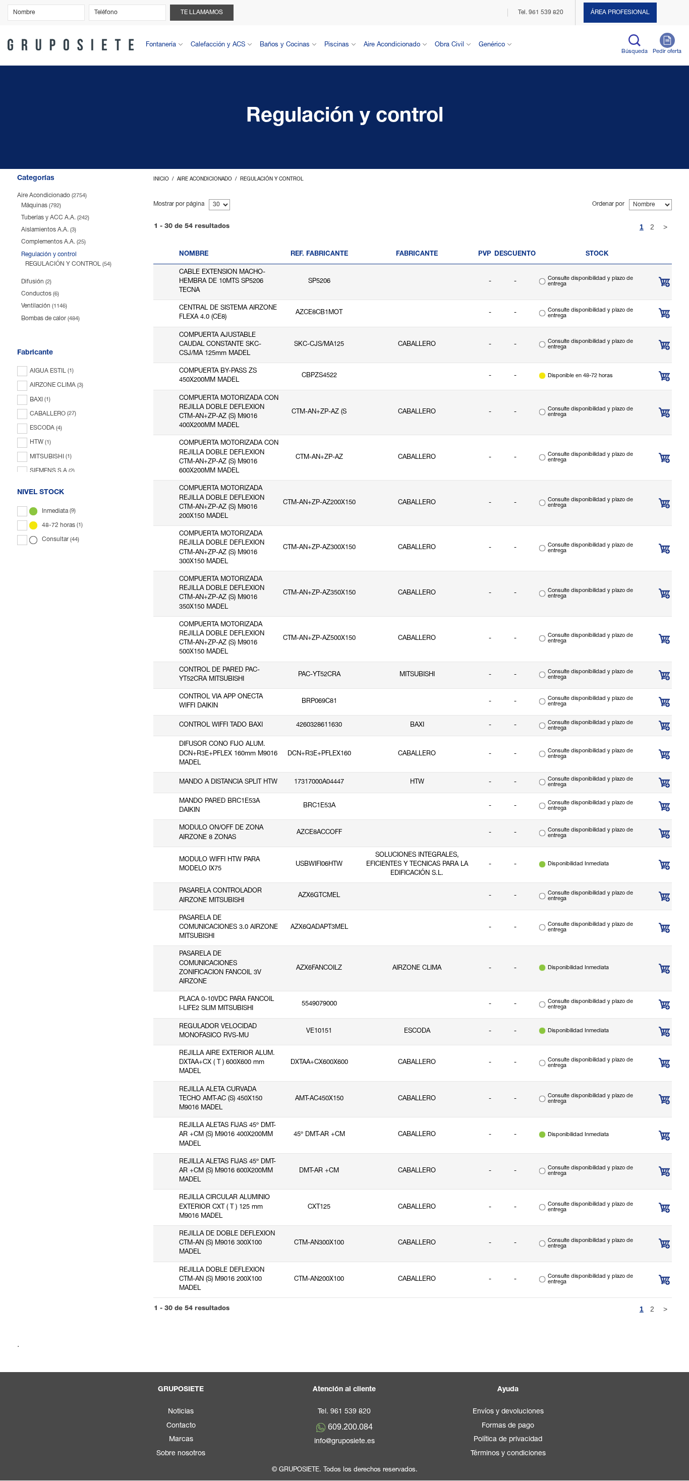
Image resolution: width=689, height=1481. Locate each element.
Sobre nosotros (180, 1453)
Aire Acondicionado (392, 45)
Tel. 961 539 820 (541, 13)
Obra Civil (449, 45)
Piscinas (336, 45)
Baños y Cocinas (285, 45)
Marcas (181, 1439)
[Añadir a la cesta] (664, 282)
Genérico (492, 45)
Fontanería (161, 45)
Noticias (181, 1411)
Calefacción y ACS (218, 45)
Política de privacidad (508, 1439)
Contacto (181, 1426)
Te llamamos (202, 13)
